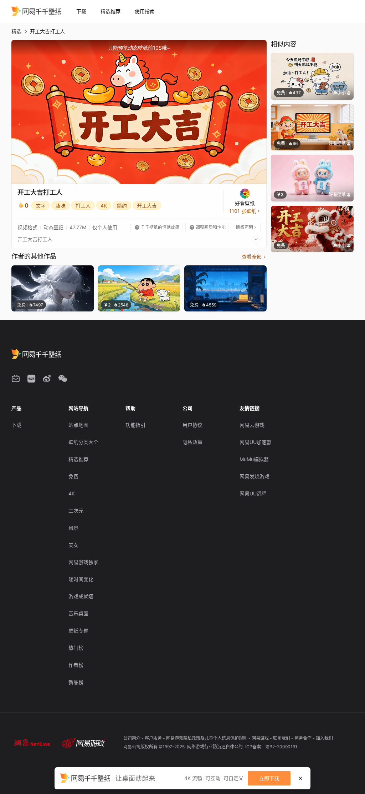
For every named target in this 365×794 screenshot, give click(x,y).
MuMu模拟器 (254, 459)
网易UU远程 (253, 493)
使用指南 (145, 11)
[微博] (47, 378)
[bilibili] (15, 378)
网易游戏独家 (83, 562)
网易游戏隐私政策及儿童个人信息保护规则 (207, 738)
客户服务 (154, 738)
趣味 (61, 206)
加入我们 (324, 738)
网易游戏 (261, 738)
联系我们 (282, 738)
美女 (73, 545)
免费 (73, 476)
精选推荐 (110, 11)
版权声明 (246, 227)
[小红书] (31, 378)
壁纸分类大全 (83, 442)
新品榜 (75, 682)
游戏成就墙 (80, 596)
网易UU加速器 (256, 442)
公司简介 (132, 738)
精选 (16, 31)
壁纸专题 (78, 631)
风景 (73, 528)
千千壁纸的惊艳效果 (157, 227)
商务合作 (303, 738)
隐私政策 (192, 442)
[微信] (62, 378)
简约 (122, 206)
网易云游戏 (252, 425)
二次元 (75, 511)
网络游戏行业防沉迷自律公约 (215, 746)
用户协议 (192, 425)
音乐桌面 (78, 613)
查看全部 (254, 257)
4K (104, 206)
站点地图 (78, 425)
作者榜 (75, 665)
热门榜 (75, 648)
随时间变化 (80, 579)
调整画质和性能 (208, 227)
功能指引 (135, 425)
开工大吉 (147, 206)
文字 (41, 206)
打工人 (83, 206)
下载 (81, 11)
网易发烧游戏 (254, 476)
